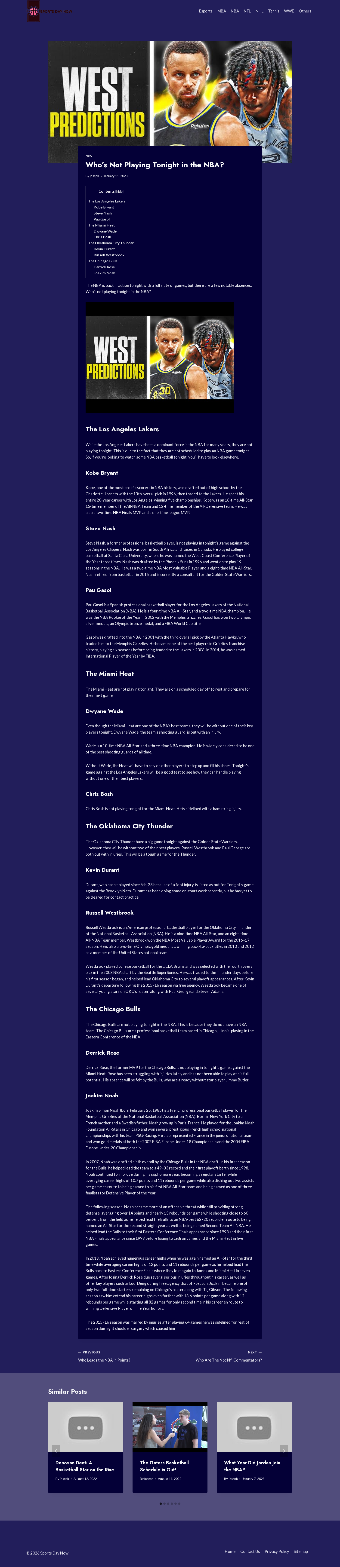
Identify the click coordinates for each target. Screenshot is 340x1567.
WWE (289, 11)
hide (119, 191)
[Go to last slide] (56, 1451)
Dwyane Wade (105, 231)
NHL (259, 11)
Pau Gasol (102, 219)
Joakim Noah (104, 273)
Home (230, 1551)
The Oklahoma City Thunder (111, 243)
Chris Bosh (102, 237)
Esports (206, 11)
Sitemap (301, 1551)
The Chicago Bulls (102, 261)
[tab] (161, 1504)
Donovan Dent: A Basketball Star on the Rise (85, 1466)
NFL (247, 11)
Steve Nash (103, 213)
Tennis (273, 11)
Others (305, 11)
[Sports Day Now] (49, 11)
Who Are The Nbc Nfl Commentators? (229, 1356)
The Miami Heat (101, 225)
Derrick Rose (104, 267)
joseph (94, 176)
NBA (235, 11)
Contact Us (250, 1551)
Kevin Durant (104, 249)
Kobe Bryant (104, 207)
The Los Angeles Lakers (107, 201)
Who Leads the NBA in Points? (104, 1356)
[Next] (284, 1451)
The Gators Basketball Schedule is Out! (164, 1466)
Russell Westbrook (109, 255)
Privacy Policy (277, 1551)
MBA (221, 11)
